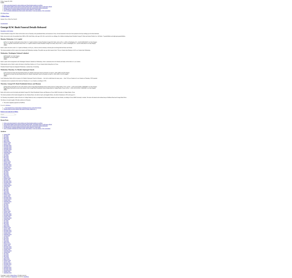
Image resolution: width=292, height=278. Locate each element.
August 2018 (7, 252)
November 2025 (7, 146)
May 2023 (6, 174)
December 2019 (7, 230)
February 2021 (7, 211)
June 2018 (6, 255)
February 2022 (7, 194)
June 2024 (6, 156)
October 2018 (7, 249)
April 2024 (6, 159)
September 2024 (7, 152)
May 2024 (6, 157)
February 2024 (7, 161)
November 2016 (7, 270)
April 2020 (6, 224)
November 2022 (7, 182)
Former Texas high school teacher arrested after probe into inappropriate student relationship (26, 8)
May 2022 (6, 190)
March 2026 (7, 141)
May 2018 (6, 256)
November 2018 (7, 248)
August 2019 (7, 235)
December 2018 (7, 246)
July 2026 (6, 135)
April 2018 (6, 257)
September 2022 (7, 185)
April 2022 (6, 192)
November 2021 (7, 198)
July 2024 (6, 155)
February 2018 (7, 260)
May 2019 (6, 239)
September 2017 (7, 267)
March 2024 (7, 160)
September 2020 (7, 218)
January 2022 (7, 196)
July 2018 (6, 253)
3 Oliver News (5, 16)
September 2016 (7, 272)
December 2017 (7, 263)
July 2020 (6, 220)
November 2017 (7, 264)
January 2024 (7, 163)
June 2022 (6, 189)
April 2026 (6, 140)
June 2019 (6, 238)
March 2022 (7, 193)
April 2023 (6, 175)
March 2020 (7, 226)
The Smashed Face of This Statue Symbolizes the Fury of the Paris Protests (22, 107)
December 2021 (7, 197)
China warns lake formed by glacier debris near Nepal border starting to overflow (23, 5)
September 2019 (7, 234)
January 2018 (7, 261)
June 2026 (6, 137)
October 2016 (7, 271)
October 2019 (7, 233)
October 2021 (7, 200)
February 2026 (7, 142)
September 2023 (7, 168)
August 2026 (7, 134)
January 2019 (7, 245)
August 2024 (7, 153)
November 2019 (7, 231)
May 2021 (6, 207)
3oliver (11, 31)
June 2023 (6, 172)
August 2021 (7, 203)
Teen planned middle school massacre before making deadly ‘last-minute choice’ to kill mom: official (28, 6)
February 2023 (7, 178)
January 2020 (7, 229)
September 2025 (7, 148)
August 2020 (7, 219)
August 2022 (7, 186)
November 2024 (7, 149)
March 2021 (7, 209)
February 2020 (7, 227)
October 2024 (7, 150)
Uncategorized (4, 23)
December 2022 (7, 181)
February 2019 (7, 244)
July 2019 (6, 237)
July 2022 (6, 187)
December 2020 (7, 213)
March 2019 (7, 242)
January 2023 (7, 179)
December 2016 (7, 268)
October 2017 (7, 266)
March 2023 (7, 176)
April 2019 (6, 241)
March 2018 (7, 259)
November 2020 (7, 215)
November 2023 (7, 166)
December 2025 (7, 145)
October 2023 (7, 167)
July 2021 (6, 204)
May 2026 (6, 138)
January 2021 (7, 212)
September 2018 (7, 250)
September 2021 (7, 201)
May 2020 (6, 223)
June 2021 (6, 205)
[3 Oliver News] (5, 13)
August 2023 (7, 170)
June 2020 (6, 222)
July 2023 (6, 171)
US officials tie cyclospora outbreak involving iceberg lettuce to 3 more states (22, 9)
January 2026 (7, 144)
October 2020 (7, 216)
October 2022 (7, 183)
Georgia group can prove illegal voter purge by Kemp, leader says (20, 109)
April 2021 (6, 208)
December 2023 (7, 164)
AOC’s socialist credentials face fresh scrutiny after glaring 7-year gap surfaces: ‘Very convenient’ (27, 10)
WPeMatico (8, 105)
